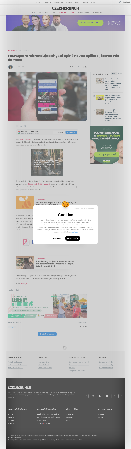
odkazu (75, 232)
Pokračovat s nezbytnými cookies (84, 208)
